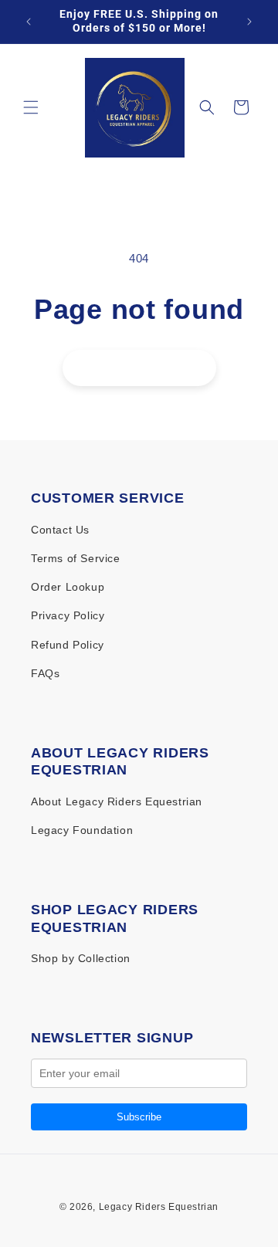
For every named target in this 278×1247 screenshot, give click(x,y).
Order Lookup (67, 587)
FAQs (45, 673)
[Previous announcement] (29, 22)
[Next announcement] (249, 22)
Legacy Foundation (82, 830)
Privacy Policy (67, 615)
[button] (31, 107)
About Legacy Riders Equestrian (116, 801)
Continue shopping (139, 367)
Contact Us (60, 530)
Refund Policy (67, 645)
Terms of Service (75, 558)
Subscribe (139, 1117)
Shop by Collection (81, 958)
